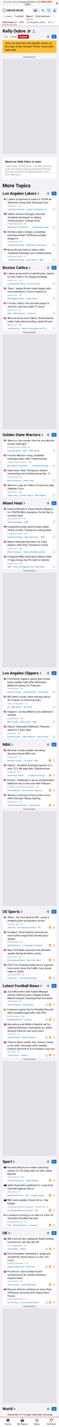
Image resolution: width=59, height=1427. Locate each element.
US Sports (31, 313)
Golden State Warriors (17, 805)
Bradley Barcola (14, 1019)
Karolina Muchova (15, 1180)
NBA (22, 22)
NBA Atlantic (19, 313)
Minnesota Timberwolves (18, 227)
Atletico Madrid (29, 1037)
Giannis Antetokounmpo (34, 552)
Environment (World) (30, 1302)
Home (8, 1424)
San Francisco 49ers (26, 927)
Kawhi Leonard (14, 692)
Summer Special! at (27, 3)
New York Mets (34, 960)
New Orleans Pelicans (32, 790)
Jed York (11, 927)
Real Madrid (27, 1005)
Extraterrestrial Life (15, 1267)
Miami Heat (28, 480)
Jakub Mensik (31, 1180)
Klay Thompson (14, 480)
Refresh (51, 1424)
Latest (13, 36)
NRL (27, 1195)
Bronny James (33, 284)
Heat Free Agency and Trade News (29, 567)
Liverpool (27, 1019)
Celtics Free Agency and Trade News (35, 328)
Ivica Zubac (43, 692)
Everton (24, 1055)
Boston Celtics (26, 495)
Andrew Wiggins (14, 522)
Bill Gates (28, 707)
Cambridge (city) (28, 1284)
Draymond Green (15, 537)
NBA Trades (12, 722)
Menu (37, 1424)
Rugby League (37, 1195)
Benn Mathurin (28, 737)
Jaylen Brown (32, 298)
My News (22, 1424)
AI (8, 707)
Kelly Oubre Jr (10, 22)
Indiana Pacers (14, 737)
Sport (29, 16)
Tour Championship (28, 978)
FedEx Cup (12, 978)
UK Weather (12, 1249)
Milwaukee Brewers (16, 960)
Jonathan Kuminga (15, 209)
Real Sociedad (14, 1005)
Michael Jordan (14, 760)
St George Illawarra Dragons (20, 1210)
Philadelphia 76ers (15, 298)
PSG (9, 1225)
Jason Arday (13, 1284)
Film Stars (30, 1267)
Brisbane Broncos (15, 1195)
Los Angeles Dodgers (32, 945)
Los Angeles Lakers (36, 22)
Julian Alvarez (13, 1037)
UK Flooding (13, 1302)
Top (6, 36)
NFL (39, 927)
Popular (23, 36)
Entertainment (42, 16)
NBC (36, 760)
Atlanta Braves (13, 945)
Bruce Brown (32, 260)
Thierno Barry (13, 1055)
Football (19, 16)
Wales (23, 1249)
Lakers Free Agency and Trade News (38, 209)
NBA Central (42, 737)
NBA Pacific (34, 451)
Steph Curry (12, 495)
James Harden (29, 692)
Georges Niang (14, 451)
